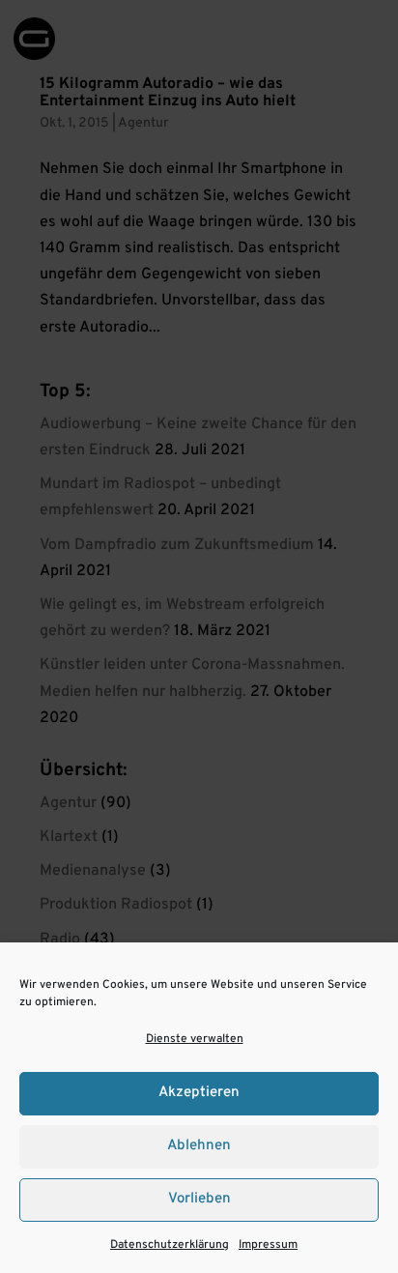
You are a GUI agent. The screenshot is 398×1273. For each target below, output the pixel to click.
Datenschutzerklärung (169, 1245)
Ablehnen (199, 1146)
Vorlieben (199, 1199)
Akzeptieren (199, 1093)
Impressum (268, 1245)
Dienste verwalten (194, 1039)
